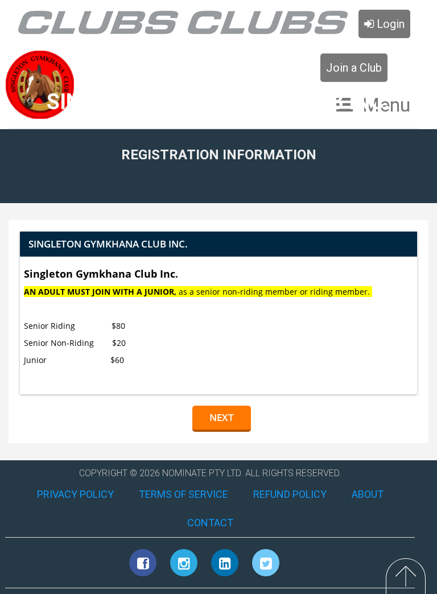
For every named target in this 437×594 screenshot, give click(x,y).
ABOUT (368, 494)
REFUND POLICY (290, 494)
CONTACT (210, 523)
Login (389, 24)
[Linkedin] (224, 562)
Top (406, 576)
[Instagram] (183, 562)
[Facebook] (142, 562)
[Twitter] (265, 562)
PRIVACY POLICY (75, 494)
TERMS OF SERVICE (183, 494)
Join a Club (354, 68)
